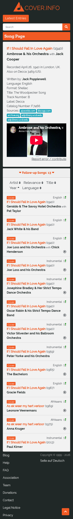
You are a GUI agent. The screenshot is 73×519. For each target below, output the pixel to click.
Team (6, 485)
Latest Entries (15, 18)
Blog (6, 455)
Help (6, 463)
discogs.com (44, 111)
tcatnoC (8, 500)
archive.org (13, 115)
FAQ (6, 470)
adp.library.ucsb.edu (32, 115)
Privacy (8, 515)
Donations (10, 492)
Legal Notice (11, 507)
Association (11, 477)
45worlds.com (28, 111)
